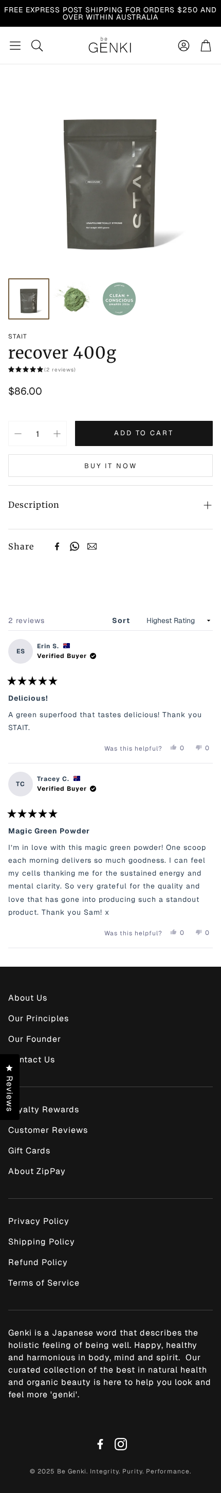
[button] (15, 45)
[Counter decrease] (18, 433)
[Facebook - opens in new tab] (100, 1444)
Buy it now (110, 465)
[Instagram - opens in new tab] (121, 1444)
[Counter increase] (57, 433)
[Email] (92, 546)
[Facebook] (57, 546)
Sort (122, 620)
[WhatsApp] (74, 546)
